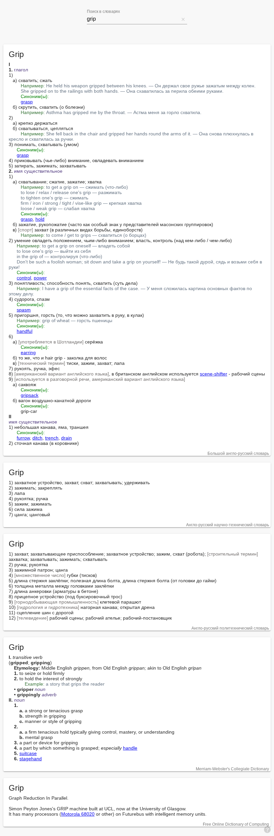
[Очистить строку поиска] (183, 19)
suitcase (28, 753)
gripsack (29, 395)
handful (24, 331)
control (24, 277)
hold (39, 219)
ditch (37, 438)
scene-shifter (213, 373)
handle (130, 748)
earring (28, 352)
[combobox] (133, 19)
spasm (24, 309)
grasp (27, 101)
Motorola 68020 (78, 814)
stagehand (30, 758)
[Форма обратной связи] (267, 829)
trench (51, 438)
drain (66, 438)
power (40, 277)
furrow (23, 438)
